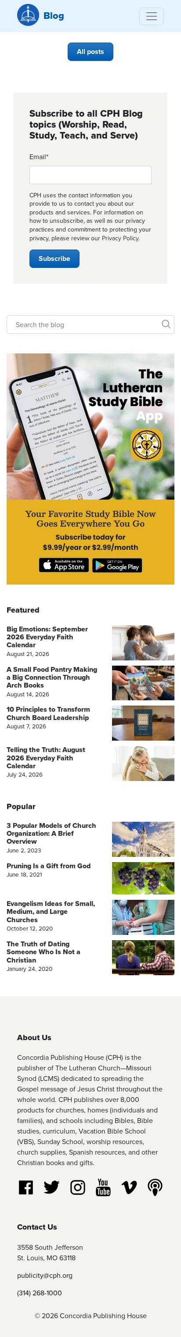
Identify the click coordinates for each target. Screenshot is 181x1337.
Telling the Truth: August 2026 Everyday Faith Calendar (46, 758)
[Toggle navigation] (151, 16)
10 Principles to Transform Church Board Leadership (48, 713)
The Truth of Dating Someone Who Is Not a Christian (43, 952)
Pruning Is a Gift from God (48, 866)
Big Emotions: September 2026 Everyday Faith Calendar (47, 637)
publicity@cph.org (44, 1275)
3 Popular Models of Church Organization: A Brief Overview (51, 833)
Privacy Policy (120, 238)
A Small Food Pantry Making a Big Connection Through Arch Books (52, 677)
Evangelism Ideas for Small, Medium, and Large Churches (51, 911)
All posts (90, 51)
